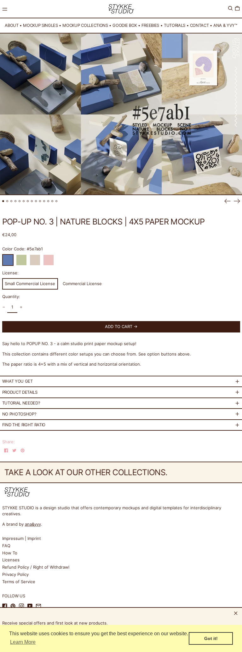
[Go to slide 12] (48, 201)
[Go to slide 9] (36, 201)
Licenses (11, 559)
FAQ (6, 545)
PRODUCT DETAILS (19, 392)
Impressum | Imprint (21, 538)
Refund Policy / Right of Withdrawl (35, 567)
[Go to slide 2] (7, 201)
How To (9, 552)
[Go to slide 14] (56, 201)
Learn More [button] (23, 642)
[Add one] (21, 307)
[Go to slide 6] (24, 201)
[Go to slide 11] (44, 201)
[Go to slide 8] (32, 201)
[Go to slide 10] (40, 201)
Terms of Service (18, 581)
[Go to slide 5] (20, 201)
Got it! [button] (211, 638)
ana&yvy (33, 524)
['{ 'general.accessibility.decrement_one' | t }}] (3, 307)
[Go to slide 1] (3, 201)
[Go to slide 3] (11, 201)
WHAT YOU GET (17, 381)
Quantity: (11, 296)
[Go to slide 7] (28, 201)
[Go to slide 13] (52, 201)
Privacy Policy (15, 574)
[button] (230, 8)
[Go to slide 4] (15, 201)
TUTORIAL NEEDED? (21, 402)
